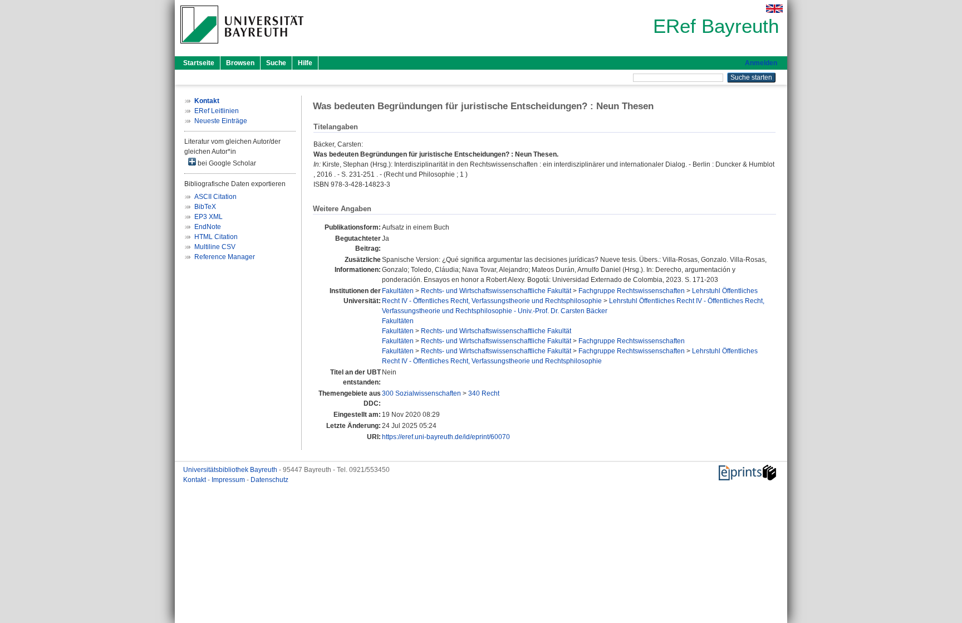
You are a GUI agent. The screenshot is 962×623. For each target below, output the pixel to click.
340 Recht (483, 393)
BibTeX (205, 207)
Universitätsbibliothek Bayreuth (231, 470)
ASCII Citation (215, 197)
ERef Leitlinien (216, 111)
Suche (276, 63)
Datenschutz (269, 480)
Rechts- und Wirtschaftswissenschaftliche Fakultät (496, 291)
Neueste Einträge (220, 121)
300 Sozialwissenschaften (421, 393)
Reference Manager (224, 257)
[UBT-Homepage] (242, 47)
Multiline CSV (214, 247)
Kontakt (195, 480)
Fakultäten (398, 291)
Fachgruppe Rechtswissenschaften (631, 291)
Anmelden (761, 63)
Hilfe (305, 63)
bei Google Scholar (226, 163)
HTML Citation (216, 237)
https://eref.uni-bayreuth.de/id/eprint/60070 (446, 437)
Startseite (198, 63)
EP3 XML (208, 217)
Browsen (240, 63)
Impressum (229, 480)
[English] (774, 8)
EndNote (207, 227)
